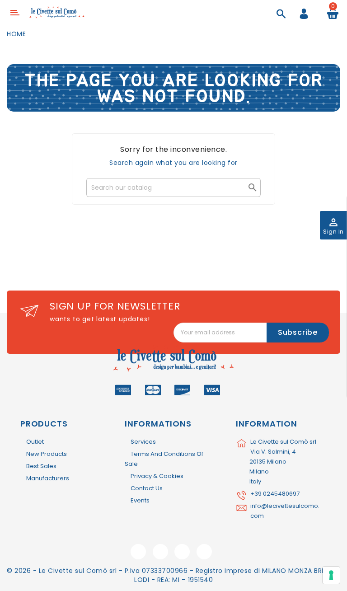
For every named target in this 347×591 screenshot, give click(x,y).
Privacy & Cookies (157, 476)
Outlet (35, 441)
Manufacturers (47, 478)
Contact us (147, 488)
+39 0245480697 (275, 493)
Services (143, 441)
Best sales (41, 466)
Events (140, 500)
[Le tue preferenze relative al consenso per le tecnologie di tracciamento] (331, 575)
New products (46, 454)
